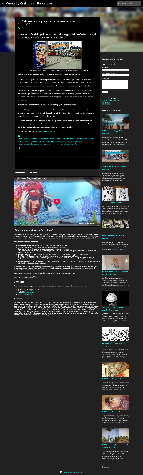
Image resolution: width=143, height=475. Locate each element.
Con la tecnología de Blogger (72, 472)
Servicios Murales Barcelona (111, 100)
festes (52, 138)
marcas (21, 141)
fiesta (59, 138)
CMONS (26, 138)
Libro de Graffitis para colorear (112, 202)
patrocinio (69, 141)
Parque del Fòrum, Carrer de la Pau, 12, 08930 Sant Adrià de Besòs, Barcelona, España (50, 144)
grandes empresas (68, 138)
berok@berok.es (28, 293)
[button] (19, 27)
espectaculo (44, 138)
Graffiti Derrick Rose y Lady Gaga (112, 379)
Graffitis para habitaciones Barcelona (114, 412)
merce (27, 141)
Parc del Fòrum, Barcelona (45, 132)
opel (52, 141)
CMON (20, 138)
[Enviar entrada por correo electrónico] (19, 136)
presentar (78, 141)
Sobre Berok (106, 102)
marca (91, 138)
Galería (104, 106)
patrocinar (60, 141)
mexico (42, 141)
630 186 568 (29, 291)
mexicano (35, 141)
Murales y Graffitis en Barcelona (28, 3)
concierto (34, 138)
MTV (47, 141)
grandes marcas (81, 138)
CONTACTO (106, 104)
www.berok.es (29, 294)
